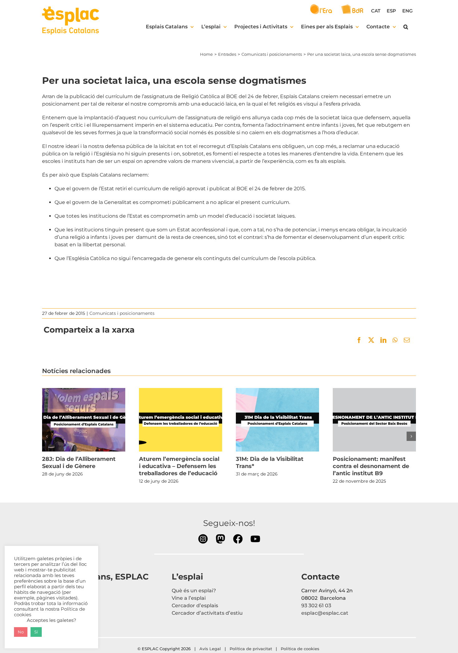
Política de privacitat (251, 648)
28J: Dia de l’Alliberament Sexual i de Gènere (83, 419)
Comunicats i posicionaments (122, 313)
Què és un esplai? (194, 591)
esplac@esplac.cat (324, 613)
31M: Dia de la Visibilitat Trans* (277, 419)
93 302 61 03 (316, 605)
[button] (405, 26)
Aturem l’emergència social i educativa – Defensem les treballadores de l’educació (180, 419)
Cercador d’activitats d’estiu (207, 613)
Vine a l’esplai (189, 598)
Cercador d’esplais (195, 605)
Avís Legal (210, 648)
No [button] (21, 631)
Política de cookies (301, 648)
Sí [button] (36, 631)
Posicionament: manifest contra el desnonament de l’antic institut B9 (374, 419)
